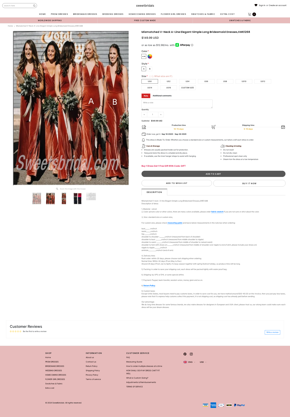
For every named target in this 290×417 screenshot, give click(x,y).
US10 (244, 81)
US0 (150, 81)
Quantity (145, 109)
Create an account (277, 5)
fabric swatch (217, 212)
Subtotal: (146, 121)
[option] (49, 20)
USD (202, 362)
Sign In (262, 5)
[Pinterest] (185, 354)
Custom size (187, 88)
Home (10, 26)
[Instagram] (191, 354)
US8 (225, 81)
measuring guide (175, 223)
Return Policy (149, 285)
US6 (206, 81)
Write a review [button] (272, 332)
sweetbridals (145, 5)
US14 (149, 88)
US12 (263, 81)
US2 (168, 81)
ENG (190, 362)
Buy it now (249, 183)
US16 (168, 88)
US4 (187, 81)
